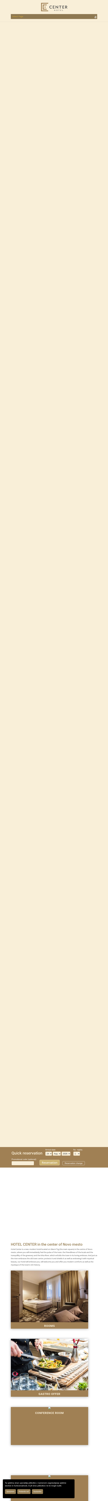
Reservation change (74, 1163)
